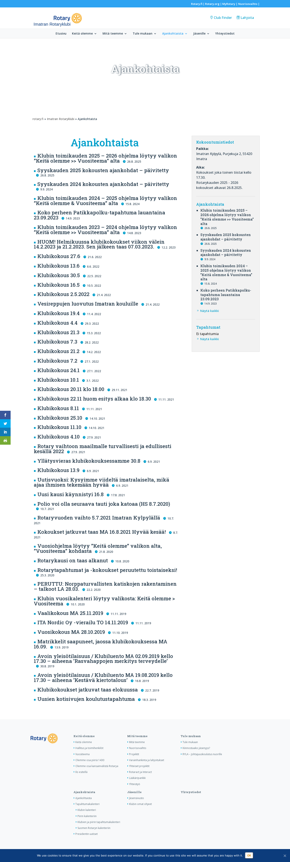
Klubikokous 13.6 (58, 265)
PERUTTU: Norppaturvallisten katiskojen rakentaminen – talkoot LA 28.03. (105, 586)
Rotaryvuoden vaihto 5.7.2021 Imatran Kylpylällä (98, 517)
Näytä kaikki (209, 311)
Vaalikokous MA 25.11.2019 (70, 613)
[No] (285, 856)
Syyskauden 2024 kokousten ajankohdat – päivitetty (103, 184)
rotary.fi (38, 119)
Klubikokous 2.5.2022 (63, 294)
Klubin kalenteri (86, 810)
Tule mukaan (142, 33)
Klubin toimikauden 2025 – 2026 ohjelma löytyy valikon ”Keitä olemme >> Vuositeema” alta (105, 158)
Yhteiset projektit (139, 766)
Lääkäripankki (137, 778)
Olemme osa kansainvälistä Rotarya (96, 766)
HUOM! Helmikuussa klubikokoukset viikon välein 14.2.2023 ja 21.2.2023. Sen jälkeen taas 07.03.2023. (99, 244)
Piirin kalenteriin (87, 816)
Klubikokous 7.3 (57, 341)
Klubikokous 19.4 (58, 313)
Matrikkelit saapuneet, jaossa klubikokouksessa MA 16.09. (100, 644)
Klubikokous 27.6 (58, 256)
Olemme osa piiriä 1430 (89, 760)
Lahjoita (247, 17)
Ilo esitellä (81, 772)
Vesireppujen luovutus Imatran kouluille (87, 303)
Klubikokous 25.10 (59, 417)
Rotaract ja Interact (140, 772)
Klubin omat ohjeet (140, 804)
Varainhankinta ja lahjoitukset (146, 760)
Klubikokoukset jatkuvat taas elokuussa (87, 689)
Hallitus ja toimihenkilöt (89, 748)
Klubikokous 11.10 (59, 427)
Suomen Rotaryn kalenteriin (93, 828)
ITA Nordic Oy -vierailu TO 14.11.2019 (82, 622)
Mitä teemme (113, 33)
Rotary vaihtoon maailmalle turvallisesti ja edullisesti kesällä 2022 (102, 449)
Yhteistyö (134, 784)
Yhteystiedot (225, 33)
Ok (249, 855)
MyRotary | (230, 4)
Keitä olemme (82, 33)
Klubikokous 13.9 (58, 470)
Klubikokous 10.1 (58, 379)
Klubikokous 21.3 (58, 332)
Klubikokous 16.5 (58, 284)
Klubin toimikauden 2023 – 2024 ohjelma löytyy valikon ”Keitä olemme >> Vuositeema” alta (105, 230)
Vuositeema (82, 754)
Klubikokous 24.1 (58, 370)
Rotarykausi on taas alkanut (72, 560)
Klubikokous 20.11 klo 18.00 (70, 389)
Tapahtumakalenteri (87, 804)
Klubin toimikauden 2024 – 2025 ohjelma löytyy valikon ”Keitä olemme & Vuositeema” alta (105, 201)
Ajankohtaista (172, 33)
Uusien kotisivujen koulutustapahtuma (86, 699)
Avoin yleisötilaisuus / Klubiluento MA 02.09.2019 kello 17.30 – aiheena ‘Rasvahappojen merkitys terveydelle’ (103, 659)
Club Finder (223, 17)
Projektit (134, 754)
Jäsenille (199, 33)
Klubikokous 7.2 (57, 360)
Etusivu (61, 33)
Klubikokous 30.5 (58, 275)
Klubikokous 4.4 (57, 322)
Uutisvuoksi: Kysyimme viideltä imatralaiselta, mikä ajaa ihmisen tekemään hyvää (101, 482)
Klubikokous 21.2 (58, 351)
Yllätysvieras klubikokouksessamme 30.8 (88, 460)
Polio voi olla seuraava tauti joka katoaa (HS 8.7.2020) (103, 503)
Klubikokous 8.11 (58, 408)
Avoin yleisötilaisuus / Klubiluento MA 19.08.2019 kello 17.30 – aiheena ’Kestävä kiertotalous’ (103, 677)
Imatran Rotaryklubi (60, 119)
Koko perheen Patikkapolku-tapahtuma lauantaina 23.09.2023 (99, 215)
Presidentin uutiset (86, 834)
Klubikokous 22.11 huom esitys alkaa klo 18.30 (94, 398)
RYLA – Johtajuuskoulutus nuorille (202, 754)
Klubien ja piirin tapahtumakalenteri (98, 822)
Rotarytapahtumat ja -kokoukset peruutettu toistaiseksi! (107, 570)
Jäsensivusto (136, 798)
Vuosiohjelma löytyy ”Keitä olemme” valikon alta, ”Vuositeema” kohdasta (98, 548)
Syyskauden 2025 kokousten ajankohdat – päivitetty (103, 170)
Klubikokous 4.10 (58, 436)
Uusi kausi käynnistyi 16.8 (70, 494)
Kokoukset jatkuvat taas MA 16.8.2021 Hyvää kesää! (101, 531)
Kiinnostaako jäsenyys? (196, 748)
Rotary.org (212, 4)
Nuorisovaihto (247, 4)
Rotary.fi (196, 4)
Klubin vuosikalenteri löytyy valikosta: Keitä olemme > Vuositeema (104, 601)
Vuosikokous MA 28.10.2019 (71, 632)
